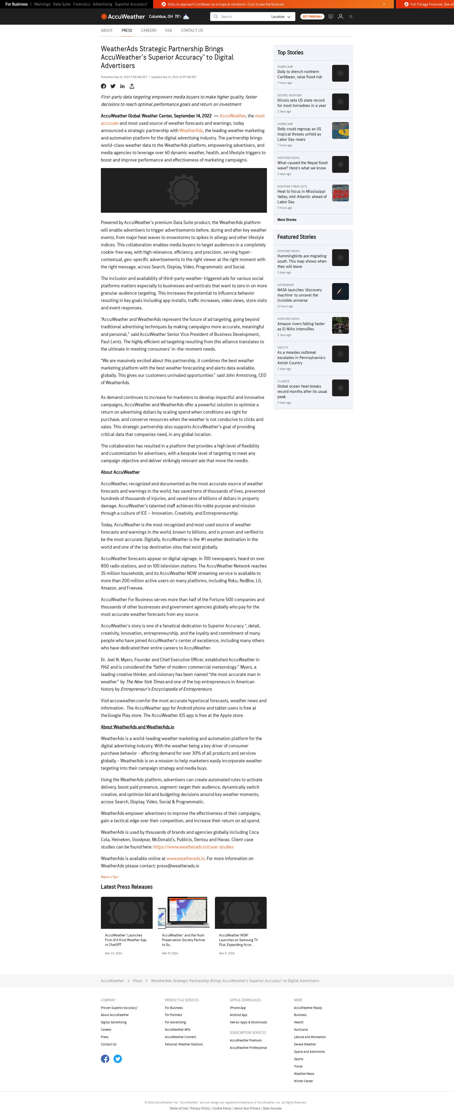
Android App (238, 1015)
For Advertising (175, 1022)
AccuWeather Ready (308, 1008)
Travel (298, 1066)
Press (137, 980)
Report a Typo (109, 877)
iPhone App (238, 1008)
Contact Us (108, 1044)
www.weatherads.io (185, 858)
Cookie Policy (222, 1108)
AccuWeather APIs (177, 1030)
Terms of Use (178, 1108)
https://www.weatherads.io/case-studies (193, 847)
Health (298, 1022)
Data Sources (272, 1108)
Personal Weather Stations (184, 1044)
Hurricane (301, 1030)
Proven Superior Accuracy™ (119, 1008)
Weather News (304, 1074)
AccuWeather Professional (248, 1048)
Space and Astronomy (309, 1052)
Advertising (102, 4)
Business (300, 1015)
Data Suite (62, 4)
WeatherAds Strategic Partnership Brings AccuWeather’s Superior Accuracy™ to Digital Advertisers (235, 980)
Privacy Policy (200, 1108)
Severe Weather (305, 1044)
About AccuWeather (115, 1015)
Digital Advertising (114, 1022)
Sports (298, 1059)
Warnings (42, 4)
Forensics (81, 4)
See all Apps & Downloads (248, 1022)
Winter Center (303, 1081)
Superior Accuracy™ (131, 4)
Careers (106, 1030)
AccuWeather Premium (246, 1040)
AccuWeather (233, 116)
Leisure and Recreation (310, 1037)
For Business (17, 4)
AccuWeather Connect (180, 1037)
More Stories (286, 219)
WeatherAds (191, 130)
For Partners (173, 1015)
